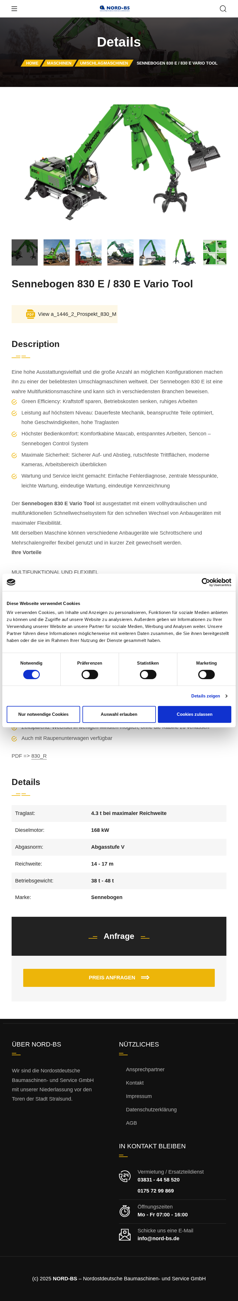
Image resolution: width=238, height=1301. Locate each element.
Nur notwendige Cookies (43, 714)
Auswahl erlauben (119, 714)
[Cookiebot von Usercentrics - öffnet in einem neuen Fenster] (206, 582)
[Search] (223, 9)
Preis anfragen (113, 977)
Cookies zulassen (194, 714)
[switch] (84, 672)
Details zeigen (205, 695)
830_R (39, 756)
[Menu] (14, 8)
